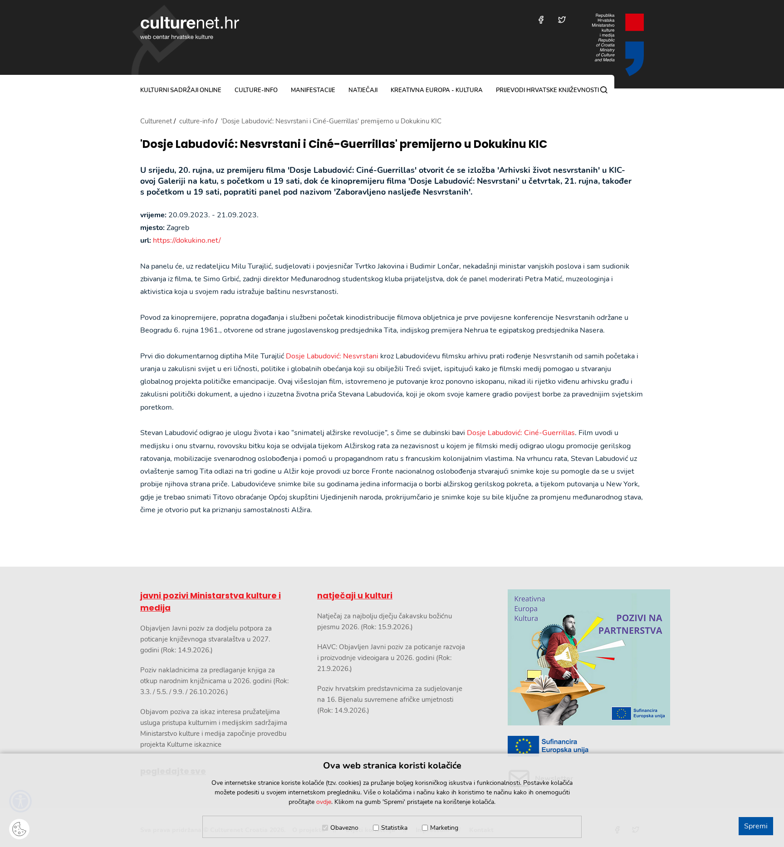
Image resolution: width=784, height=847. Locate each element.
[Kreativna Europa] (576, 746)
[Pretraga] (604, 89)
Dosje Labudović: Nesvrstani (332, 356)
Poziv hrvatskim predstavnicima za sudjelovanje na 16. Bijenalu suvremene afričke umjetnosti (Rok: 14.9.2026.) (389, 699)
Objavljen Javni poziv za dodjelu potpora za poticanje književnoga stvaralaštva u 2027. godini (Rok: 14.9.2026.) (206, 639)
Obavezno (344, 827)
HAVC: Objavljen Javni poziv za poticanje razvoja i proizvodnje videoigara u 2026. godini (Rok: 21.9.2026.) (391, 657)
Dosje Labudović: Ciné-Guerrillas (521, 433)
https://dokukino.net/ (187, 240)
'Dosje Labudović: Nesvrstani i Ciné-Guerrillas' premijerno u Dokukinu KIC (343, 144)
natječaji (362, 90)
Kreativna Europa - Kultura (437, 90)
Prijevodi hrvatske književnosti (547, 90)
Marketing (444, 827)
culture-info (256, 90)
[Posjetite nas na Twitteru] (562, 20)
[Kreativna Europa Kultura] (576, 657)
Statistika (394, 827)
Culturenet (156, 121)
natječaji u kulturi (354, 595)
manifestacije (313, 90)
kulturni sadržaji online (180, 90)
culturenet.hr (189, 28)
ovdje (323, 802)
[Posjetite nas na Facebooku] (541, 20)
